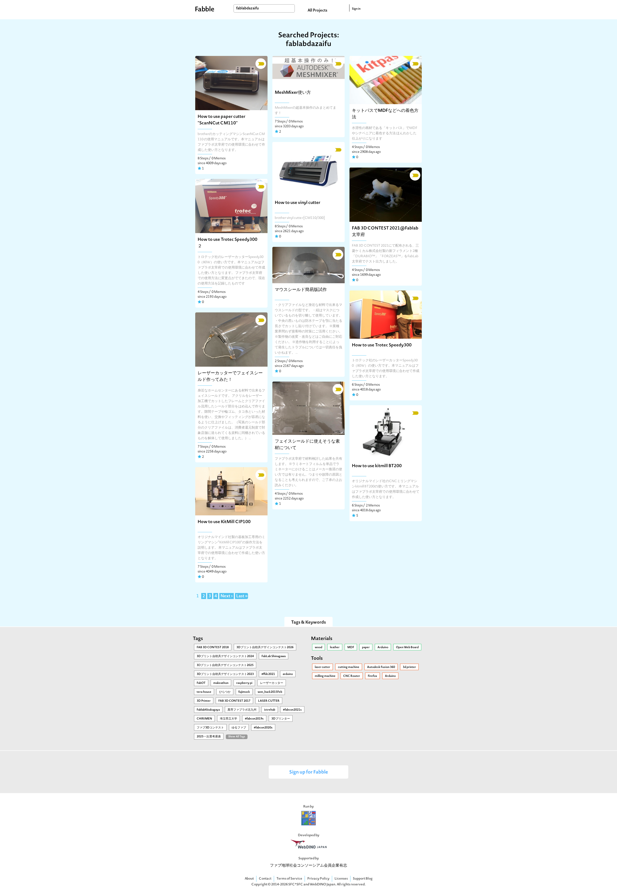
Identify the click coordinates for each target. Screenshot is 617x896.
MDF (350, 647)
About (249, 879)
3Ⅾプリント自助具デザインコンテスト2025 (225, 665)
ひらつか (225, 692)
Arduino (382, 647)
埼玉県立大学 (228, 718)
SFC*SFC (295, 884)
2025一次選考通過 (209, 736)
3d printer (409, 667)
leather (335, 647)
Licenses (341, 879)
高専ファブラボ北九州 (242, 709)
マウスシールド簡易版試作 (301, 290)
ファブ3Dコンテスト (210, 727)
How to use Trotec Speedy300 (382, 345)
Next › (227, 596)
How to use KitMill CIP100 (224, 522)
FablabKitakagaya (208, 709)
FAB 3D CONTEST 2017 (234, 701)
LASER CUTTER (269, 701)
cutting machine (348, 667)
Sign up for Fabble (308, 772)
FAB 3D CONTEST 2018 (213, 647)
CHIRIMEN (204, 718)
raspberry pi (244, 683)
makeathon (220, 683)
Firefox (372, 676)
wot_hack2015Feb (270, 692)
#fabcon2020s (263, 727)
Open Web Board (407, 647)
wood (318, 647)
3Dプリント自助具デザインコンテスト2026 (265, 647)
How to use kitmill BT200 (377, 466)
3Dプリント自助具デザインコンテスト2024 (225, 656)
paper (366, 647)
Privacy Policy (318, 879)
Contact (265, 879)
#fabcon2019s (254, 718)
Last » (242, 596)
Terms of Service (289, 879)
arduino (288, 674)
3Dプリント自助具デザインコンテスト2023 (225, 674)
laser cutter (322, 667)
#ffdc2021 (268, 674)
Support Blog (363, 879)
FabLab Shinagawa (274, 656)
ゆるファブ (239, 727)
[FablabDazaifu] (260, 63)
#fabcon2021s (292, 709)
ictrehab (269, 709)
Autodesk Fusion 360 (381, 667)
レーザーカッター (271, 683)
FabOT (201, 683)
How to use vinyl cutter (297, 203)
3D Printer (204, 701)
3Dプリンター (280, 718)
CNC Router (351, 676)
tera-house (204, 692)
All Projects (317, 11)
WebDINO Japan (322, 884)
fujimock (244, 692)
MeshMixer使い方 (293, 92)
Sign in (356, 8)
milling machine (325, 676)
